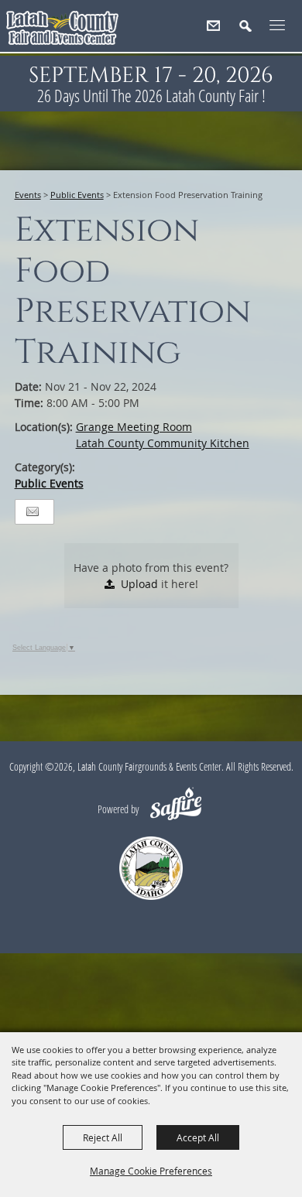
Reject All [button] (102, 1137)
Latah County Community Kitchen (162, 443)
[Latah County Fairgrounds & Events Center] (62, 31)
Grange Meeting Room (134, 426)
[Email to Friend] (32, 511)
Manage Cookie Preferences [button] (151, 1171)
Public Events (77, 194)
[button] (252, 32)
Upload (139, 583)
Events (28, 194)
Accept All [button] (198, 1137)
